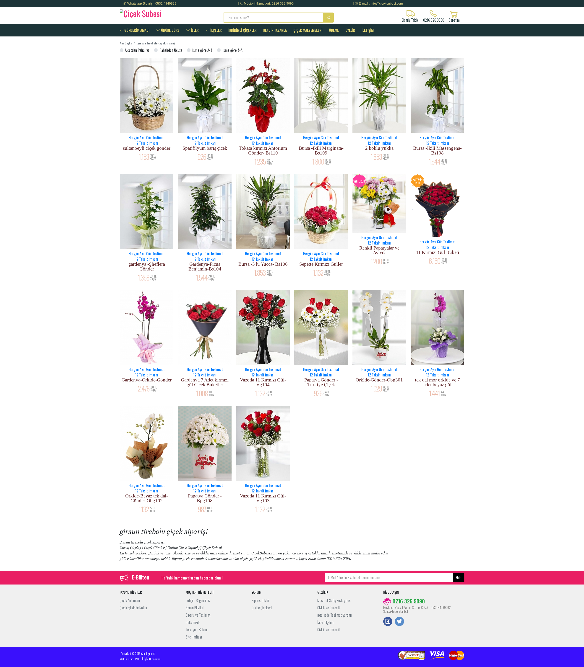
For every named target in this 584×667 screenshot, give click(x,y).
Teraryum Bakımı (197, 629)
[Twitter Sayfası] (399, 622)
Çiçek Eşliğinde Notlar (133, 607)
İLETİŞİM (368, 30)
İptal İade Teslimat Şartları (334, 615)
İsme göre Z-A (232, 50)
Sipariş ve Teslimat (198, 615)
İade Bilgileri (325, 622)
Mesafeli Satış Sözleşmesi (334, 600)
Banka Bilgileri (195, 607)
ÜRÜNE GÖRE (169, 30)
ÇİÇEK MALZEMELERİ (307, 30)
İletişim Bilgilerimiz (198, 600)
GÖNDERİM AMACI (136, 30)
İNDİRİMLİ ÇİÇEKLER (242, 30)
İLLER (194, 30)
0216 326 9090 (433, 19)
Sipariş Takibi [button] (410, 19)
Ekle (458, 577)
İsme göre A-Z (202, 50)
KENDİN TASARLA (275, 30)
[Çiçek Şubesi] (160, 13)
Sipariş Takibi (260, 600)
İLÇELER (215, 30)
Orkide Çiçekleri (262, 607)
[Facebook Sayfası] (387, 622)
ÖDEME (334, 30)
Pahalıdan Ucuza (170, 50)
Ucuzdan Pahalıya (137, 50)
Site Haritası (194, 637)
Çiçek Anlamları (130, 600)
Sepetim (454, 19)
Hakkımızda (193, 622)
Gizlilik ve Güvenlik (328, 607)
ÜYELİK (350, 30)
